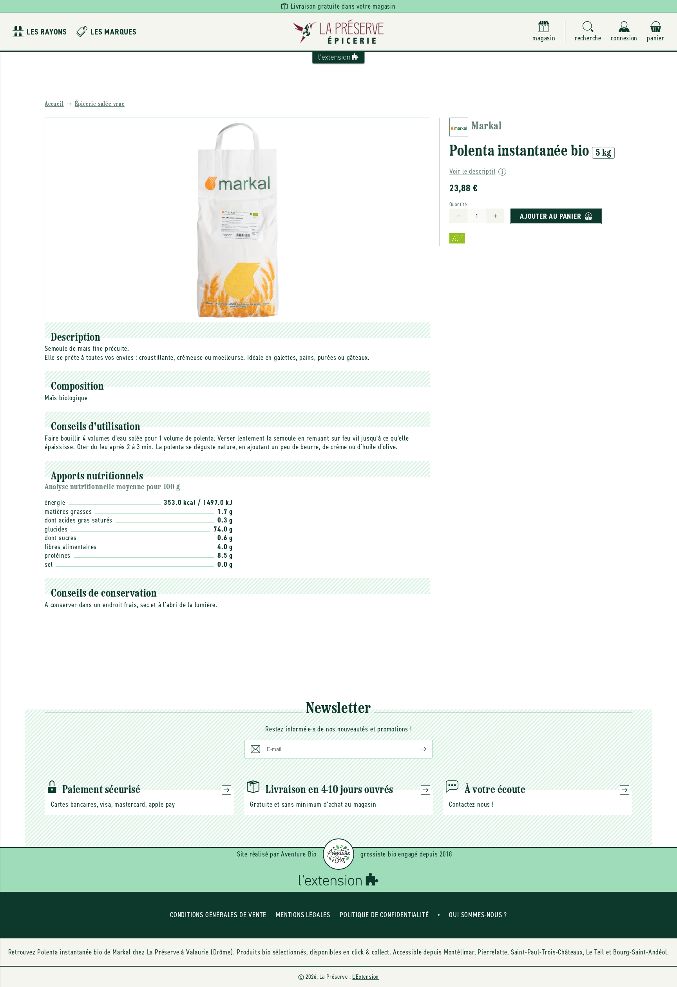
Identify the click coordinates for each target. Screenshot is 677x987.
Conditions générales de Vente (218, 915)
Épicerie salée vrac (100, 104)
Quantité (458, 204)
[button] (588, 32)
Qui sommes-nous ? (478, 915)
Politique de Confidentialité (384, 915)
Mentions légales (303, 915)
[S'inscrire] (416, 749)
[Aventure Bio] (338, 854)
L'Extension (365, 976)
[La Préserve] (338, 31)
